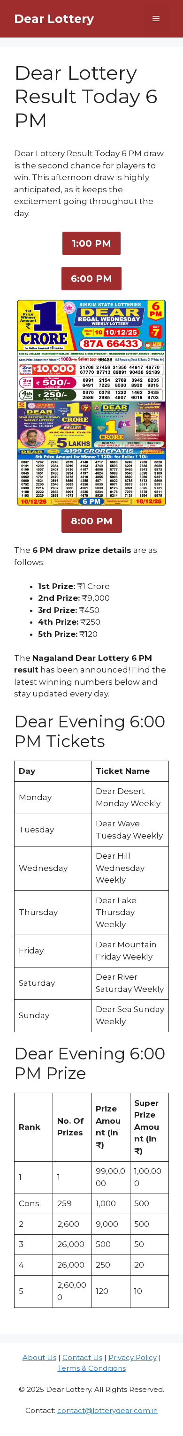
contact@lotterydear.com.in (107, 1410)
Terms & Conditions (92, 1368)
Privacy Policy (132, 1357)
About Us (39, 1357)
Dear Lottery (54, 19)
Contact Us (82, 1357)
